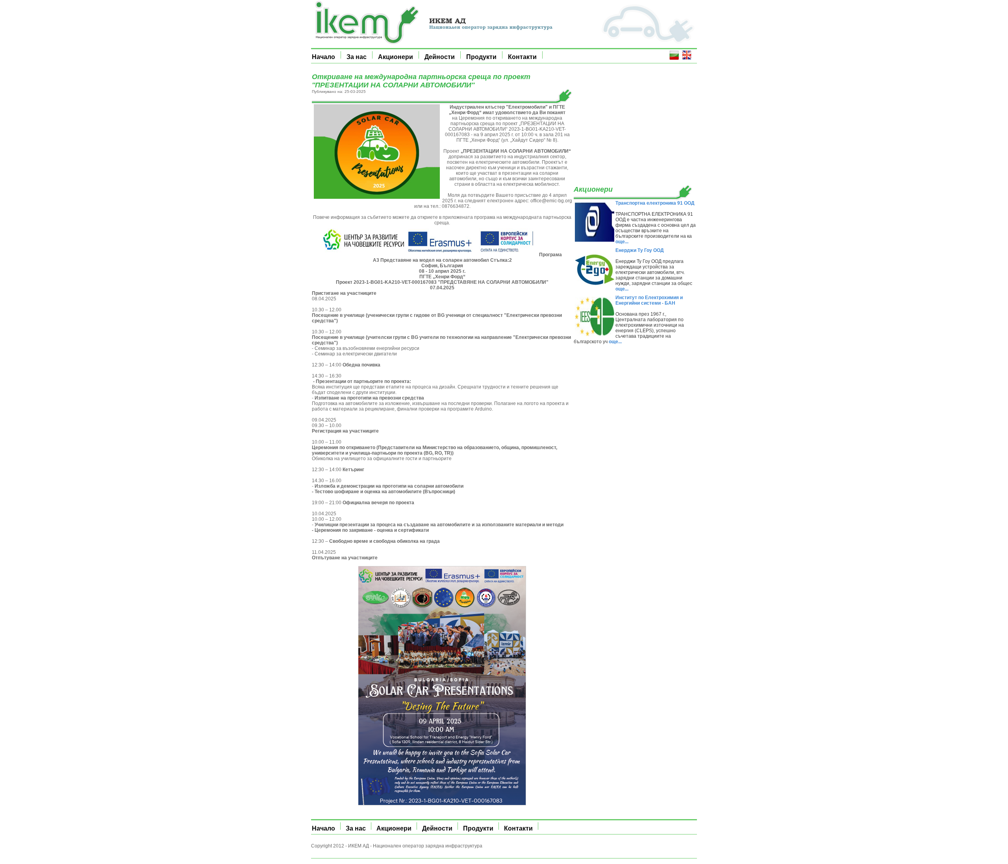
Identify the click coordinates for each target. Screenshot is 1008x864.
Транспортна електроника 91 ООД (655, 203)
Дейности (439, 57)
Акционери (395, 57)
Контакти (522, 57)
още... (621, 241)
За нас (356, 57)
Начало (323, 57)
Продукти (481, 57)
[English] (686, 57)
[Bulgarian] (674, 57)
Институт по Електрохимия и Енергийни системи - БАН (649, 300)
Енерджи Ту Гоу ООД (639, 250)
